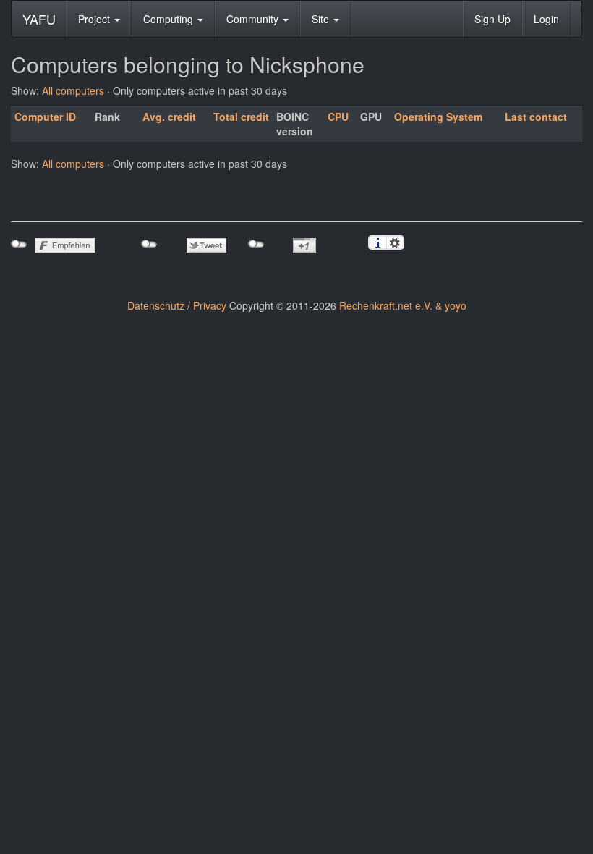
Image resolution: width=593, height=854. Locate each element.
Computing (169, 19)
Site (322, 19)
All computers (73, 90)
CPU (338, 116)
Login (546, 19)
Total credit (241, 116)
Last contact (536, 116)
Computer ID (45, 116)
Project (95, 19)
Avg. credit (169, 116)
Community (253, 19)
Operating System (438, 116)
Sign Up (492, 19)
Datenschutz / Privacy (176, 305)
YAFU (39, 18)
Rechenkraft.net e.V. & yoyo (402, 305)
